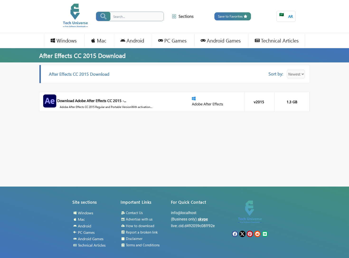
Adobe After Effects (207, 103)
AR (286, 15)
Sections (186, 16)
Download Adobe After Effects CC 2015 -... (91, 100)
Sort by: (276, 74)
